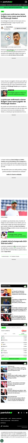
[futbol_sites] (5, 426)
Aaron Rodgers (11, 50)
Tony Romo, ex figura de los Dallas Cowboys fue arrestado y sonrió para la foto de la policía (19, 302)
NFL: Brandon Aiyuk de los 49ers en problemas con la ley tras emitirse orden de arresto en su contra (19, 318)
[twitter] (24, 413)
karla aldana (9, 27)
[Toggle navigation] (1, 2)
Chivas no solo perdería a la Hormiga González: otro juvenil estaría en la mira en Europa (16, 384)
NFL (15, 246)
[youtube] (26, 413)
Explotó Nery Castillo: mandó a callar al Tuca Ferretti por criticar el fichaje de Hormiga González (17, 377)
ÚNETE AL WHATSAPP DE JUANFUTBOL (13, 7)
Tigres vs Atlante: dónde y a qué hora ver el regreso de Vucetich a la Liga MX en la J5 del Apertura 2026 (17, 369)
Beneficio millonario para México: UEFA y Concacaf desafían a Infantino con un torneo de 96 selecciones (17, 392)
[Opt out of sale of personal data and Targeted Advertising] (2, 440)
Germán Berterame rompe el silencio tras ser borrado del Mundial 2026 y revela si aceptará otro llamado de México (16, 399)
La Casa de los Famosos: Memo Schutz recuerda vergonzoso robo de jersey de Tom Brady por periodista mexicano (19, 294)
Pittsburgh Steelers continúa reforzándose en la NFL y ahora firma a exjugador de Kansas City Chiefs (17, 235)
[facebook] (18, 413)
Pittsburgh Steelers (14, 256)
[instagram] (21, 413)
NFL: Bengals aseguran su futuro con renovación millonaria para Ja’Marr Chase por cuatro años (17, 93)
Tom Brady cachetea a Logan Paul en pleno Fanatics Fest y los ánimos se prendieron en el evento (19, 310)
